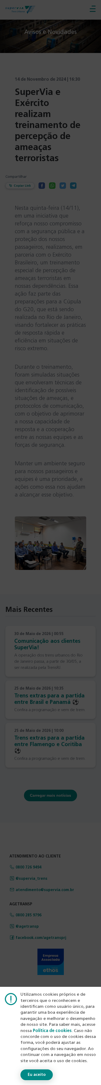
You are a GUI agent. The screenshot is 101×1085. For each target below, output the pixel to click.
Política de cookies (52, 1031)
